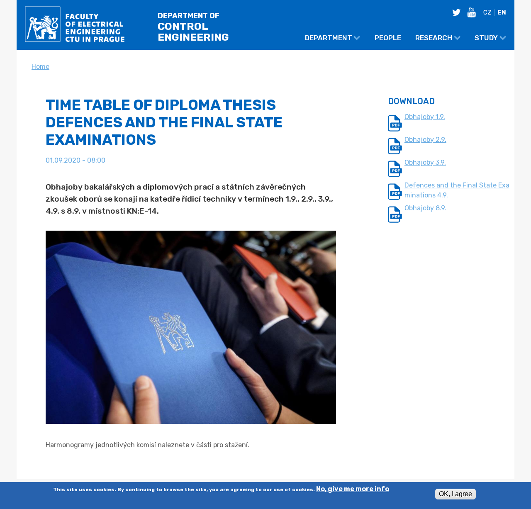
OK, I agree (455, 493)
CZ (487, 12)
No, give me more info (352, 489)
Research (433, 38)
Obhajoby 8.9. (425, 208)
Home (40, 67)
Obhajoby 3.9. (425, 162)
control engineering (193, 27)
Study (486, 38)
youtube (473, 12)
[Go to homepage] (74, 26)
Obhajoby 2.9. (425, 140)
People (388, 38)
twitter (458, 12)
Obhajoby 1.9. (424, 117)
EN (501, 12)
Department (328, 38)
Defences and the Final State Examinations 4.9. (456, 190)
